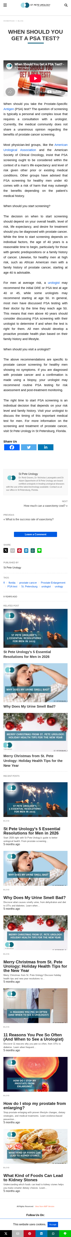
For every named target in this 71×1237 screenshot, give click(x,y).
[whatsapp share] (33, 550)
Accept (52, 1224)
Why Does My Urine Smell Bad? (29, 706)
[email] (18, 1233)
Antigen (8, 109)
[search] (66, 5)
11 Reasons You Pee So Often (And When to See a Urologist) (33, 1036)
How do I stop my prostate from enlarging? (34, 1105)
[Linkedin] (45, 449)
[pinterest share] (19, 550)
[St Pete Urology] (35, 5)
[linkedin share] (26, 550)
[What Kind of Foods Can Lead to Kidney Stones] (35, 1146)
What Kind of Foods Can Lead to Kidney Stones (33, 1177)
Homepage (9, 21)
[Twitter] (28, 449)
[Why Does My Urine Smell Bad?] (35, 682)
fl (4, 582)
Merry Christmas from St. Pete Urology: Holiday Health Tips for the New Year (33, 760)
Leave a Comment (35, 534)
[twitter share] (5, 550)
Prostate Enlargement (53, 582)
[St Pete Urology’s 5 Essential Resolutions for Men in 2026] (35, 628)
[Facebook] (11, 449)
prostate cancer (28, 582)
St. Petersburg (29, 586)
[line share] (39, 550)
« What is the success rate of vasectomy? (28, 519)
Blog (20, 21)
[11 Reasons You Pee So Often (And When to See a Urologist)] (35, 1005)
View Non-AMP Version (44, 1206)
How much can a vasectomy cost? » (46, 505)
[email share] (12, 550)
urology (59, 586)
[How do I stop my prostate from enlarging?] (35, 1074)
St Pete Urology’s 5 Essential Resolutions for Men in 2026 (31, 830)
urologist (54, 282)
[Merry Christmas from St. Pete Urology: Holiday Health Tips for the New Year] (35, 732)
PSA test (12, 586)
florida (12, 582)
